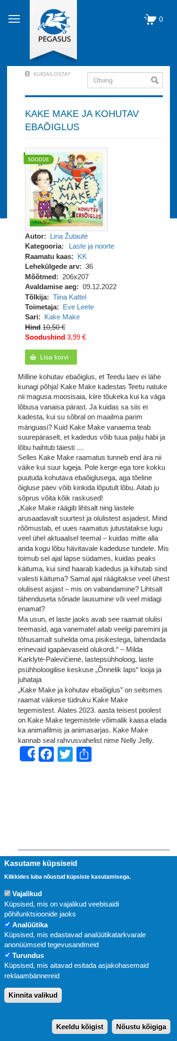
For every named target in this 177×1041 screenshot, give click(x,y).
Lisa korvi (54, 357)
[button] (66, 188)
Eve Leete (78, 307)
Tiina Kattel (69, 297)
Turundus (28, 955)
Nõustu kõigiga (141, 1027)
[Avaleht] (48, 33)
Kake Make (62, 317)
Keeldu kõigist (79, 1027)
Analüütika (30, 925)
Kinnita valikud (33, 995)
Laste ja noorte (91, 246)
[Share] (27, 753)
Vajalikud (27, 894)
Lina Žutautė (69, 236)
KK (82, 256)
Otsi (157, 80)
